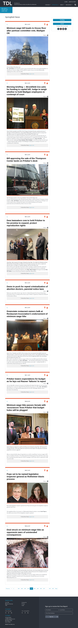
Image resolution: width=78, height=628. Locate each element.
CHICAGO (47, 4)
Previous (8, 588)
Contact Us (24, 602)
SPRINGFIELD (55, 4)
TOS (6, 605)
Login (30, 73)
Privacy (23, 604)
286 (28, 588)
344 (50, 588)
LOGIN (65, 1)
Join (33, 73)
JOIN (6, 11)
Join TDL (7, 602)
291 (44, 588)
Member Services (9, 604)
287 (31, 588)
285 (25, 588)
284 (22, 588)
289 (38, 588)
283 (19, 588)
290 (41, 588)
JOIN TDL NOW (72, 1)
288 (34, 588)
